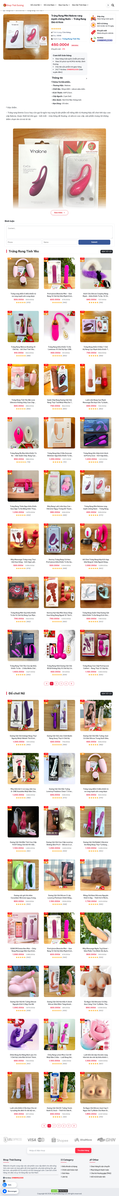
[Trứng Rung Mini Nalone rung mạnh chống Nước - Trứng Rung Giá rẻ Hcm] (95, 486)
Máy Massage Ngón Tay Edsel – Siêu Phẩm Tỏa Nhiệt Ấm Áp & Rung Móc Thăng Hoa (96, 950)
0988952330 (104, 40)
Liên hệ (65, 1177)
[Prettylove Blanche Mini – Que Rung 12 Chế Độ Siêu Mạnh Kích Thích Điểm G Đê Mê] (59, 273)
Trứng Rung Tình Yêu (71, 39)
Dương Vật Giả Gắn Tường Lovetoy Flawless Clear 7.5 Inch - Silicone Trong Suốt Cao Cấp (59, 791)
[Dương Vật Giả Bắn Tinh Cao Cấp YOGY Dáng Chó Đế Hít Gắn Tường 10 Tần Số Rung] (23, 821)
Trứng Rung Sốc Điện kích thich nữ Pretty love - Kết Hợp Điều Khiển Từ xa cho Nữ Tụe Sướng (95, 455)
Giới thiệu (65, 1173)
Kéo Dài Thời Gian (79, 5)
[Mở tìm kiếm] (113, 5)
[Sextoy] (59, 592)
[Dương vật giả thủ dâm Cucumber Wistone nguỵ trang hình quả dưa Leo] (23, 875)
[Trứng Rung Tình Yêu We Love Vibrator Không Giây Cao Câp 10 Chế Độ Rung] (23, 379)
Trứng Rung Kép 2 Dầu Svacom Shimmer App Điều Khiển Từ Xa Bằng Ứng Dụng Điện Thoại (59, 455)
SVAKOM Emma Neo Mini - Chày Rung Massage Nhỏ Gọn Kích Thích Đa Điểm (23, 950)
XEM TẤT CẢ (107, 251)
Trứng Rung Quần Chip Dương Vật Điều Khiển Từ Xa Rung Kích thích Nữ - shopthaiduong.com (95, 615)
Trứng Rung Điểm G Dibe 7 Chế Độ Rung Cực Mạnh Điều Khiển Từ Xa (96, 349)
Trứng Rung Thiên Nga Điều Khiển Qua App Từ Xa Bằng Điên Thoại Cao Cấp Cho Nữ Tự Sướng (23, 508)
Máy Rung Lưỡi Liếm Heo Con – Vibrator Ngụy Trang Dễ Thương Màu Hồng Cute (59, 508)
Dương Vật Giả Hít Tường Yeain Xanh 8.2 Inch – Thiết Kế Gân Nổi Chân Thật (59, 1110)
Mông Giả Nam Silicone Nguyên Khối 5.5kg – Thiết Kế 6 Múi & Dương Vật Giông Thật (95, 897)
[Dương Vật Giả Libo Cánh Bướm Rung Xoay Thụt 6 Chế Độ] (59, 715)
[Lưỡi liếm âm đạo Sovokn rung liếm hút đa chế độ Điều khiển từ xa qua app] (95, 1034)
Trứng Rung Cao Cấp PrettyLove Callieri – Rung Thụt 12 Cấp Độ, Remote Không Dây (96, 668)
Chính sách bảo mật (70, 1170)
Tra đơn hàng (83, 1150)
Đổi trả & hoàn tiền (98, 1177)
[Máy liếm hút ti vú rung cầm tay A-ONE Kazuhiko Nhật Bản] (23, 768)
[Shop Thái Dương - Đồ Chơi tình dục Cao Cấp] (13, 5)
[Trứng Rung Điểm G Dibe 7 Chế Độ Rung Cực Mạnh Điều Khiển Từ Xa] (95, 326)
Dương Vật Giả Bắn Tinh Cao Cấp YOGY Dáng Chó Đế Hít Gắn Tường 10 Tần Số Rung (23, 844)
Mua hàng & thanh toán (100, 1170)
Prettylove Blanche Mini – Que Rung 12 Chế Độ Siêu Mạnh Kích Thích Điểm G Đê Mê (59, 296)
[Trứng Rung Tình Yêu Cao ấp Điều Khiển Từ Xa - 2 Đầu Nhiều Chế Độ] (23, 645)
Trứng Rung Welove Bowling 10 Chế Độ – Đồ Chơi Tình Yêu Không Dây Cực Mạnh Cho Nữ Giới (23, 349)
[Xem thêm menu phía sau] (108, 5)
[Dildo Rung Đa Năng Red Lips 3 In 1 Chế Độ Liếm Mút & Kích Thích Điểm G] (23, 1034)
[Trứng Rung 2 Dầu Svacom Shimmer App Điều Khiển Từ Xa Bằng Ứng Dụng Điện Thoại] (59, 432)
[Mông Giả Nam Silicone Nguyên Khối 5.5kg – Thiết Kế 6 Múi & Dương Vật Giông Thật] (95, 875)
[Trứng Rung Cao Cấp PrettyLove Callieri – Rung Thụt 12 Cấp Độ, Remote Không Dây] (95, 645)
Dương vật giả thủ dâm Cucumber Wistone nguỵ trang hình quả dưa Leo (23, 897)
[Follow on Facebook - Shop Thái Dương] (4, 1181)
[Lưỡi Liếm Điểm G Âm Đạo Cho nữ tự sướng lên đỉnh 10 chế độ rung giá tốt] (23, 1087)
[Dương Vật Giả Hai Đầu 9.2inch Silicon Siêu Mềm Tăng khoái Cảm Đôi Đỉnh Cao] (59, 981)
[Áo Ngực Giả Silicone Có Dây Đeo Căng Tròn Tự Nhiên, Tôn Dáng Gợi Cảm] (95, 981)
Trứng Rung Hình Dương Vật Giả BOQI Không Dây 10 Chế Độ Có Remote (59, 668)
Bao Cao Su (63, 5)
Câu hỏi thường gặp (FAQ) (101, 1173)
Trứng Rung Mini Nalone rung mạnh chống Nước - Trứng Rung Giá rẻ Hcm (95, 508)
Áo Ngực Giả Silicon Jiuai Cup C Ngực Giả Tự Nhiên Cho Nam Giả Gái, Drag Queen (96, 1110)
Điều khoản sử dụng (69, 1166)
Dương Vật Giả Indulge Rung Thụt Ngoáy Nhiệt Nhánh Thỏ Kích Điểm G (23, 738)
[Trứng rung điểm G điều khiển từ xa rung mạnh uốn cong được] (23, 273)
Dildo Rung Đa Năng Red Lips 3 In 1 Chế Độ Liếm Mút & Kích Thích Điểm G (23, 1057)
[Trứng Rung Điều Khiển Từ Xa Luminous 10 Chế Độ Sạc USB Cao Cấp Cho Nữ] (59, 326)
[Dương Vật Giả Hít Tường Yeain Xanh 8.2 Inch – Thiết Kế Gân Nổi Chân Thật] (59, 1087)
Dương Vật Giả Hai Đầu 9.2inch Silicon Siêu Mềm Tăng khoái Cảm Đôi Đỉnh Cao (59, 1004)
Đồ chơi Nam (49, 5)
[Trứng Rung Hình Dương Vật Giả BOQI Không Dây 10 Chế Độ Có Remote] (59, 645)
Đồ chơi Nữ (17, 693)
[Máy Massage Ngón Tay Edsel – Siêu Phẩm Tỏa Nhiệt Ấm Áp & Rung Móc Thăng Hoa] (95, 928)
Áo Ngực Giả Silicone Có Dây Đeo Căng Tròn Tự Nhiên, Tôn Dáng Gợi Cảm (95, 1004)
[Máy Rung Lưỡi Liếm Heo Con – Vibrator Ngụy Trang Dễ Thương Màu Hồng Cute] (59, 486)
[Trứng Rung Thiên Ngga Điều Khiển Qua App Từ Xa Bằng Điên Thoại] (23, 486)
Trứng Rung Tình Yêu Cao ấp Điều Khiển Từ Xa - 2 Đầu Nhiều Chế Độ (23, 668)
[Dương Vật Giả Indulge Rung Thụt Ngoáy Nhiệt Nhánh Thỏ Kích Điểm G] (23, 715)
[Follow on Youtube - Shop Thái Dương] (6, 1181)
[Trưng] (95, 592)
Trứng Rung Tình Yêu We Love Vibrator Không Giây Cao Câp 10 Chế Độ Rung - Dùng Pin (23, 402)
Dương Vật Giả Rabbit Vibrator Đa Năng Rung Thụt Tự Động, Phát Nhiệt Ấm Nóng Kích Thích (95, 844)
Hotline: (14, 1178)
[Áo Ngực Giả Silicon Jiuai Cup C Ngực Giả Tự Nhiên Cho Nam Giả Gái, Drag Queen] (95, 1087)
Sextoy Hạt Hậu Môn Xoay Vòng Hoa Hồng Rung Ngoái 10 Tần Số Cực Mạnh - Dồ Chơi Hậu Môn (59, 615)
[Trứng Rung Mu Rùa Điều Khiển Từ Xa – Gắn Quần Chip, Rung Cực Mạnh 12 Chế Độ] (23, 432)
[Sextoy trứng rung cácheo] (59, 539)
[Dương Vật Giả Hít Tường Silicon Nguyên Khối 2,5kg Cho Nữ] (23, 981)
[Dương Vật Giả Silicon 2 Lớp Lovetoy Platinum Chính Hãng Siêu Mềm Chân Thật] (59, 875)
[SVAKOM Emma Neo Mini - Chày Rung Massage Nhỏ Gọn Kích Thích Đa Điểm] (23, 928)
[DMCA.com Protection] (59, 1191)
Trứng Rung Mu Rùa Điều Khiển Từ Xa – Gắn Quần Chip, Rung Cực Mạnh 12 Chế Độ (23, 455)
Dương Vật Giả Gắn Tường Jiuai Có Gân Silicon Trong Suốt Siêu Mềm (95, 738)
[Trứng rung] (23, 539)
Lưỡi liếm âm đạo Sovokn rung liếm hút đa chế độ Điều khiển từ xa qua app (96, 1057)
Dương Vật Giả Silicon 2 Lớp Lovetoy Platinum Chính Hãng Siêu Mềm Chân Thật (59, 897)
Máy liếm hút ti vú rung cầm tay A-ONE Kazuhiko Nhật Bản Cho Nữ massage (23, 791)
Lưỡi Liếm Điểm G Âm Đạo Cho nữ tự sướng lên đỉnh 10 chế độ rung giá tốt (23, 1110)
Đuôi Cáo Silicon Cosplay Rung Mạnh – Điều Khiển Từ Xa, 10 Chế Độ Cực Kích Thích (96, 296)
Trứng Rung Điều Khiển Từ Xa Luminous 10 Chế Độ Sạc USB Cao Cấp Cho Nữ (59, 349)
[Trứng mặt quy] (23, 592)
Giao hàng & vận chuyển (100, 1166)
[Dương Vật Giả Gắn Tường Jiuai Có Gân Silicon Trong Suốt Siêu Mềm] (95, 715)
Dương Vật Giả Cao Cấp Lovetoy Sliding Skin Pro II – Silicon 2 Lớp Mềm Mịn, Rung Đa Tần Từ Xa (59, 844)
